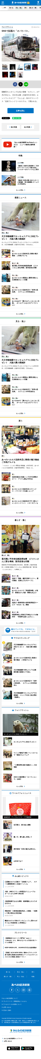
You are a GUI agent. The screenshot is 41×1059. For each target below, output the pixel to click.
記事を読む (20, 111)
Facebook (11, 990)
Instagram (23, 990)
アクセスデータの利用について (12, 1004)
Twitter (17, 990)
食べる (11, 7)
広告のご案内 (7, 1010)
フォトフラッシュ (7, 27)
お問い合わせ (7, 1007)
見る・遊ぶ (19, 7)
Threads (29, 990)
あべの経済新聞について (10, 998)
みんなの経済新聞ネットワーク (20, 1031)
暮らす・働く (33, 7)
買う (25, 7)
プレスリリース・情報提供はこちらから (15, 1001)
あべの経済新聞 (18, 2)
